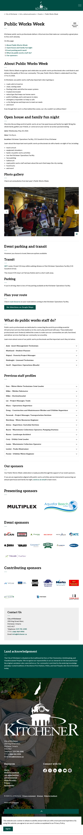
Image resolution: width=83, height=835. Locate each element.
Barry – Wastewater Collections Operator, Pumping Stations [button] (32, 430)
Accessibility (9, 785)
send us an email (39, 479)
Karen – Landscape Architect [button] (18, 435)
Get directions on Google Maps (19, 307)
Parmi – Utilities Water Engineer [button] (20, 454)
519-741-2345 (21, 629)
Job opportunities (11, 775)
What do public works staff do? (19, 53)
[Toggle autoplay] (76, 234)
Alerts (6, 770)
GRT (6, 266)
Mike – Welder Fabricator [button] (17, 391)
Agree (8, 829)
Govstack (15, 802)
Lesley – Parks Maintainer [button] (17, 449)
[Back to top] (41, 811)
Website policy (10, 780)
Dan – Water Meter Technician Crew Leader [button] (25, 386)
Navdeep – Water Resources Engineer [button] (22, 420)
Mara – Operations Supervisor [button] (19, 406)
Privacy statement (29, 796)
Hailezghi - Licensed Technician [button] (20, 360)
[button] (41, 211)
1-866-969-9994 (18, 631)
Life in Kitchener (10, 778)
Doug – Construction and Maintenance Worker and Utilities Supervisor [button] (37, 410)
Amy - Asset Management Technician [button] (22, 346)
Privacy (7, 783)
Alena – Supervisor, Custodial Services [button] (22, 425)
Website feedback (11, 772)
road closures (14, 302)
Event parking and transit (16, 50)
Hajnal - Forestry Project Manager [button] (20, 355)
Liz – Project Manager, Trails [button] (18, 401)
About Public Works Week (17, 45)
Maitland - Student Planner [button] (18, 351)
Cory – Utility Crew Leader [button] (17, 439)
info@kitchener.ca (19, 634)
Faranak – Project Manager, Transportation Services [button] (28, 415)
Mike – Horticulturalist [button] (16, 396)
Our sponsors (12, 55)
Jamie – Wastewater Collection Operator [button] (23, 444)
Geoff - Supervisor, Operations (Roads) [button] (22, 365)
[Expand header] (80, 5)
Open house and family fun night (19, 48)
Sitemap (40, 796)
